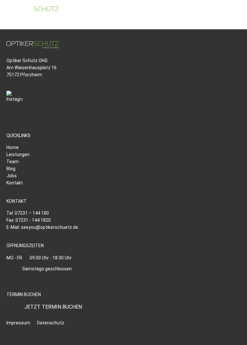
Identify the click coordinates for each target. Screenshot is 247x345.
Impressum (18, 322)
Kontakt (14, 182)
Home (12, 147)
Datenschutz (50, 322)
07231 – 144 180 (32, 213)
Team (12, 161)
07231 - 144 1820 (33, 220)
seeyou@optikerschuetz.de (49, 227)
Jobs (11, 175)
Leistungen (18, 154)
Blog (10, 168)
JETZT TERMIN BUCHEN (53, 307)
